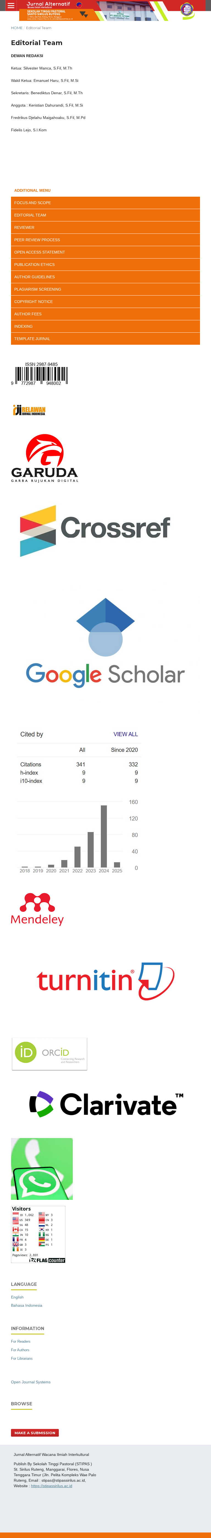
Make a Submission (35, 1433)
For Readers (20, 1341)
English (17, 1297)
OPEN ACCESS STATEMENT (39, 252)
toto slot (20, 1495)
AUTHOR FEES (27, 314)
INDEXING (23, 326)
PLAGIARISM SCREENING (37, 289)
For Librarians (22, 1358)
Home (17, 28)
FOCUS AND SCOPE (32, 203)
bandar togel (25, 1504)
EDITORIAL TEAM (30, 215)
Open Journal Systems (31, 1382)
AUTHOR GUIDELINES (34, 277)
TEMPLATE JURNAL (32, 338)
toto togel (22, 1514)
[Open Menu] (10, 5)
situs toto (21, 1523)
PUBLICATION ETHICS (34, 264)
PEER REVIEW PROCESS (37, 240)
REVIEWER (24, 227)
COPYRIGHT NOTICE (33, 301)
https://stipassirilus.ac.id (51, 1486)
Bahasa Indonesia (26, 1305)
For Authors (20, 1350)
